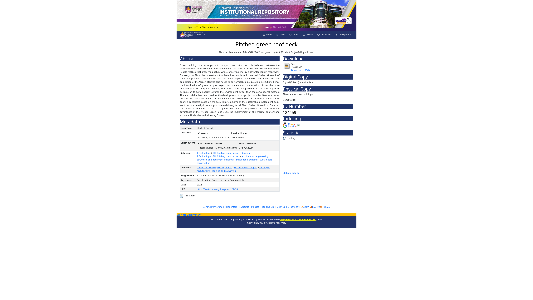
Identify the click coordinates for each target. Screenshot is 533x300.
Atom (306, 206)
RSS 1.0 (316, 206)
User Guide (283, 206)
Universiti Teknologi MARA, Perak (214, 167)
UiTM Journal (344, 34)
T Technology (204, 153)
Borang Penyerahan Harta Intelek (220, 206)
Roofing (246, 153)
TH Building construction (226, 153)
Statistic (245, 206)
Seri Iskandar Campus (245, 167)
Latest (295, 34)
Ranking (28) (268, 206)
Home (269, 34)
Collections (325, 34)
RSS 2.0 (326, 206)
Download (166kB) (300, 70)
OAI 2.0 (295, 206)
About (282, 34)
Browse (309, 34)
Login (188, 214)
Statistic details (291, 173)
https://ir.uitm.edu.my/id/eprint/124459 (217, 189)
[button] (181, 196)
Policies (255, 206)
